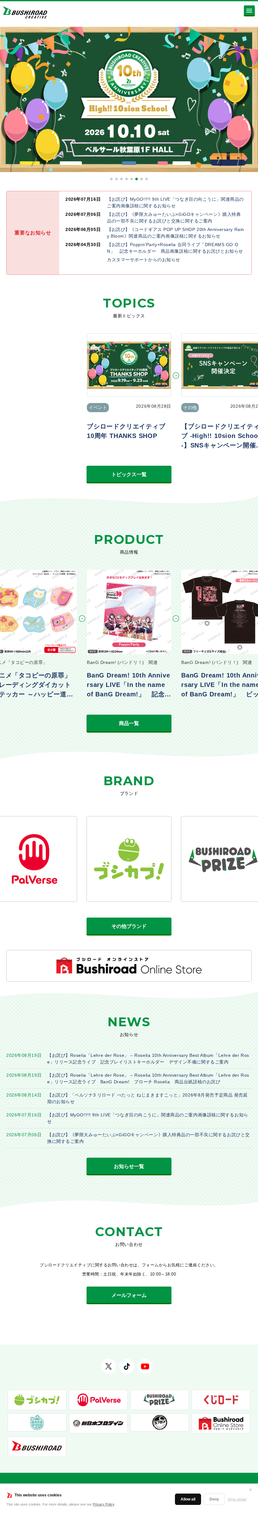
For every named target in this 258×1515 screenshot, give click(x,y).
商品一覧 (129, 723)
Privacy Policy (103, 1504)
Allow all (188, 1499)
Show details (237, 1499)
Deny (214, 1499)
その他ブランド (129, 926)
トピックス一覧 (129, 474)
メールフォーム (129, 1295)
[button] (111, 179)
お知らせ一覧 (129, 1166)
